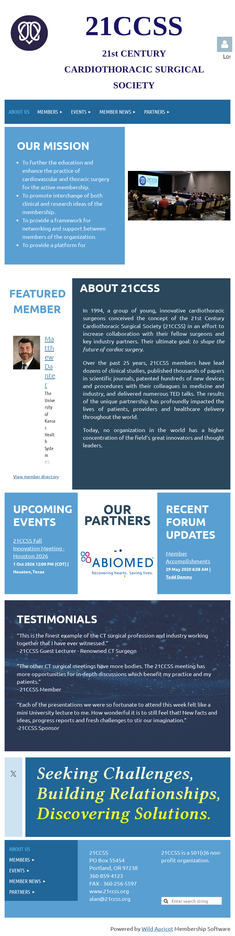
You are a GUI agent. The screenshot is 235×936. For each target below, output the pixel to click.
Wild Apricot (157, 928)
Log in (224, 44)
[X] (13, 774)
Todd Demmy (179, 576)
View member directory (36, 476)
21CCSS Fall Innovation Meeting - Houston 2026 (39, 548)
